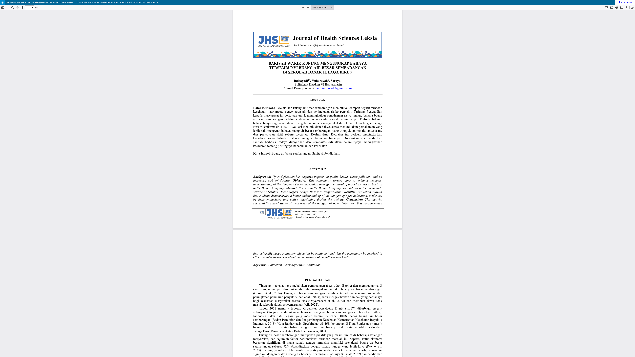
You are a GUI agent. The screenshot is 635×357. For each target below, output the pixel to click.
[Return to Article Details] (2, 2)
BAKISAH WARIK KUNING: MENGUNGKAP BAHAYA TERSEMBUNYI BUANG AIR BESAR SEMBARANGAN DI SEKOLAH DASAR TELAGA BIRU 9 (82, 2)
